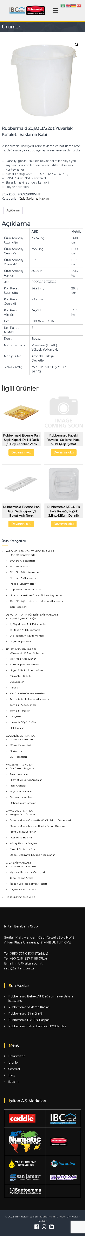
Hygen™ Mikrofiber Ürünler (27, 670)
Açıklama (13, 210)
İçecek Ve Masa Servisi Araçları (28, 883)
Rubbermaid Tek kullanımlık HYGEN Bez (37, 1026)
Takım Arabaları (19, 774)
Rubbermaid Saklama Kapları (29, 1007)
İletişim (13, 1082)
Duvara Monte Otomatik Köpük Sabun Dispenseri (40, 820)
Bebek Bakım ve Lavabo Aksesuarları (32, 854)
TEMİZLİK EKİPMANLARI (21, 649)
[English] (68, 5)
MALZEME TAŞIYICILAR (20, 764)
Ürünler (13, 1062)
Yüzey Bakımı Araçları (23, 843)
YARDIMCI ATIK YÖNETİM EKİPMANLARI (30, 551)
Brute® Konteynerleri (23, 554)
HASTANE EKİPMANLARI (21, 897)
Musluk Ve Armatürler (23, 849)
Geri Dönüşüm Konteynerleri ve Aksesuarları (37, 601)
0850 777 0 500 (22, 953)
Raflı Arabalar (18, 785)
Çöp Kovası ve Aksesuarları (26, 589)
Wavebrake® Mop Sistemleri (27, 652)
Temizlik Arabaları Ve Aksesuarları (30, 699)
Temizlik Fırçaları (20, 710)
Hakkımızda (16, 1056)
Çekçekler (16, 716)
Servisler (14, 1069)
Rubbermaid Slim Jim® (25, 1013)
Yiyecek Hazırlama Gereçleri (27, 872)
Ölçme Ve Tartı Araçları (24, 889)
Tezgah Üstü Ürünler (22, 814)
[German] (74, 5)
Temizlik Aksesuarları (23, 704)
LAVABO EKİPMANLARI (20, 810)
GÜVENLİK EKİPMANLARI (21, 735)
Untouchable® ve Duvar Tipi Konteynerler (36, 595)
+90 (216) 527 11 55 (24, 958)
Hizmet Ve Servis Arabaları (26, 779)
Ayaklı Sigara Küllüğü (23, 618)
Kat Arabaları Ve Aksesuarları (27, 693)
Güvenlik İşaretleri (21, 739)
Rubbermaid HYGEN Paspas (28, 1020)
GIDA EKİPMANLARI (18, 862)
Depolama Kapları (21, 797)
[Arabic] (63, 5)
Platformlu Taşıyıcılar (22, 768)
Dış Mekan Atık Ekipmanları (27, 635)
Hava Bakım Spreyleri (23, 831)
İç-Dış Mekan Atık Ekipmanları (28, 624)
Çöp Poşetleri (18, 606)
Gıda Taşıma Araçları (22, 877)
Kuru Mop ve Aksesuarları (25, 664)
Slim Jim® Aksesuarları (24, 577)
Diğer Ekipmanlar (21, 641)
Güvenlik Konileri (20, 745)
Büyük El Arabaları (21, 791)
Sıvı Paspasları (18, 756)
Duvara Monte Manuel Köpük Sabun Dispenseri (39, 826)
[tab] (13, 210)
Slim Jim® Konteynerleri (25, 572)
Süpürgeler (17, 681)
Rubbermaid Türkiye (52, 1216)
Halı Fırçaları (17, 727)
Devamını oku (21, 452)
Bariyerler (16, 751)
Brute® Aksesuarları (22, 560)
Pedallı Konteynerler (22, 583)
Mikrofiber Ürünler (21, 676)
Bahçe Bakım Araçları (23, 802)
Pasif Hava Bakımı (21, 837)
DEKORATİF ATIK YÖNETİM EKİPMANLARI (32, 614)
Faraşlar (15, 687)
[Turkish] (79, 5)
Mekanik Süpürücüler (23, 722)
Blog (11, 1075)
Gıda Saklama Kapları (34, 198)
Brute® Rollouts (20, 566)
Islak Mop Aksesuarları (23, 658)
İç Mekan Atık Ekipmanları (26, 629)
